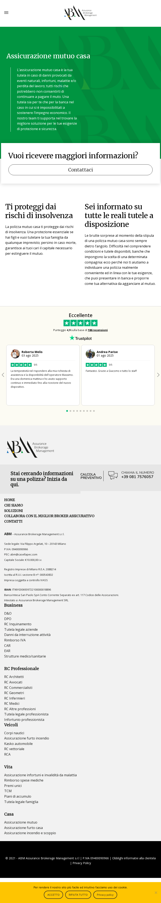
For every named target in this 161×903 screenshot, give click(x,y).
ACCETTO (53, 894)
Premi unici (13, 785)
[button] (158, 375)
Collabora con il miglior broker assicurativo (49, 516)
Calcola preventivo (91, 476)
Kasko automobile (18, 743)
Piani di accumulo (17, 796)
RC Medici (11, 703)
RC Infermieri (14, 698)
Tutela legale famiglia (21, 801)
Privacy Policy (82, 863)
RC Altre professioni (20, 709)
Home (9, 500)
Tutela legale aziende (21, 629)
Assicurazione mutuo (20, 822)
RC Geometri (14, 693)
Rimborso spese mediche (23, 780)
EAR (7, 650)
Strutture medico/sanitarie (25, 656)
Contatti (13, 521)
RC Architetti (14, 676)
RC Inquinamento (17, 624)
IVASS (44, 580)
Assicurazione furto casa (23, 827)
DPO (7, 618)
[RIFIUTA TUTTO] (156, 892)
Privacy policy (105, 894)
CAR (7, 645)
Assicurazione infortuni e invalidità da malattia (40, 775)
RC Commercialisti (18, 687)
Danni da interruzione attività (27, 634)
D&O (8, 613)
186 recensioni (98, 330)
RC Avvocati (13, 682)
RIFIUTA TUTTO (78, 894)
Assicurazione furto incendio (26, 738)
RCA (7, 754)
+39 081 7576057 (137, 477)
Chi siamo (13, 505)
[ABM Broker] (80, 13)
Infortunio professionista (24, 719)
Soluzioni (13, 511)
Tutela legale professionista (26, 714)
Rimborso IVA (15, 640)
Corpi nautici (14, 733)
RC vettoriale (14, 749)
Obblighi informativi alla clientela (134, 858)
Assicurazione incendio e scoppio (30, 833)
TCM (8, 791)
